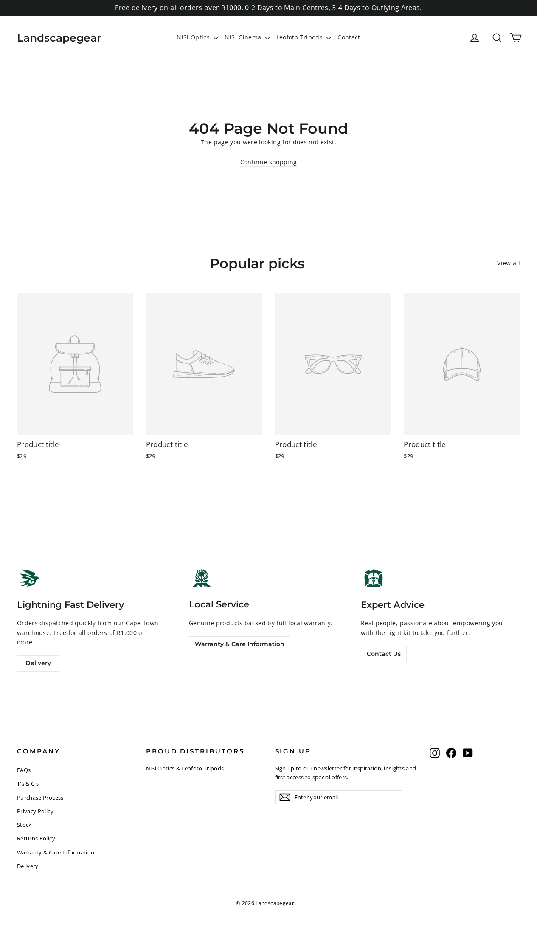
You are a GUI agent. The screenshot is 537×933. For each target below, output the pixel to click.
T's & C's (28, 783)
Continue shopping (268, 162)
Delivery (38, 663)
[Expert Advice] (373, 578)
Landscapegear (59, 37)
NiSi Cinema (244, 37)
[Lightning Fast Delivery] (29, 578)
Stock (24, 825)
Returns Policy (36, 838)
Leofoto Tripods (300, 37)
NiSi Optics (194, 37)
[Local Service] (201, 577)
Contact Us (384, 654)
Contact (348, 37)
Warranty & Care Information (239, 644)
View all (508, 263)
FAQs (24, 770)
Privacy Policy (35, 811)
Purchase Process (40, 797)
